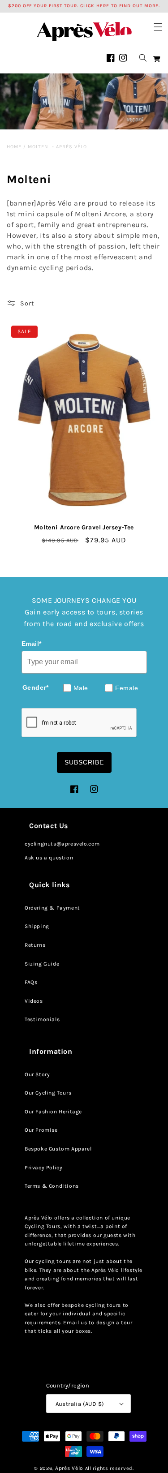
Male (80, 687)
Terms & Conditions (52, 1186)
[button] (158, 27)
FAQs (31, 982)
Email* (32, 643)
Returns (35, 945)
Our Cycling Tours (48, 1093)
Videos (34, 1001)
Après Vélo (69, 1468)
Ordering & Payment (52, 908)
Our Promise (41, 1130)
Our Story (37, 1074)
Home (14, 147)
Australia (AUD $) (80, 1403)
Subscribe (84, 762)
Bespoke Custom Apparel (58, 1149)
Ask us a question (49, 858)
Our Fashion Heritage (53, 1111)
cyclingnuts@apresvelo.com (62, 844)
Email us (75, 1322)
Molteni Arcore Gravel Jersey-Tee (84, 527)
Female (126, 687)
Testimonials (42, 1019)
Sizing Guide (42, 964)
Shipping (37, 926)
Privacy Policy (43, 1167)
